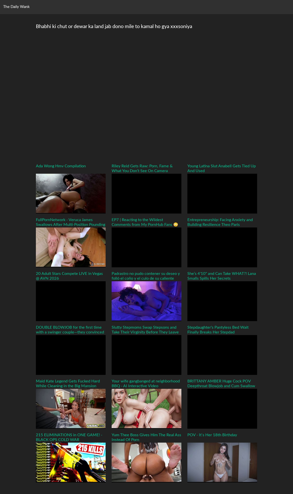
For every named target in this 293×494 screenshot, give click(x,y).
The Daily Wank (16, 7)
